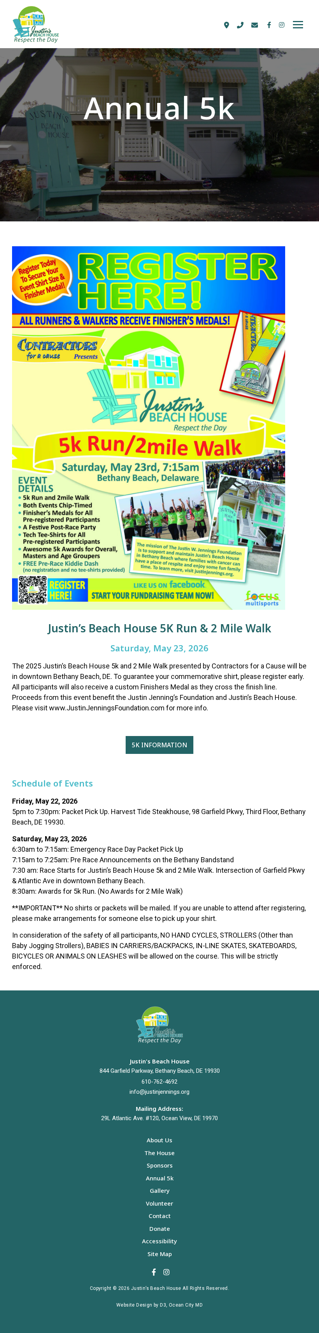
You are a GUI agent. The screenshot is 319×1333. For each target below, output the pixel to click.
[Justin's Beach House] (44, 24)
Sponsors (160, 1165)
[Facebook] (269, 25)
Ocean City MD (186, 1305)
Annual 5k (160, 1178)
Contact (160, 1216)
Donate (159, 1228)
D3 (163, 1305)
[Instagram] (281, 25)
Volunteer (159, 1203)
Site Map (159, 1254)
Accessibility (159, 1241)
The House (159, 1153)
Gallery (160, 1190)
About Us (159, 1140)
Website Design (134, 1305)
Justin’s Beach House (156, 1288)
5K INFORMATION (159, 745)
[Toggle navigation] (298, 25)
